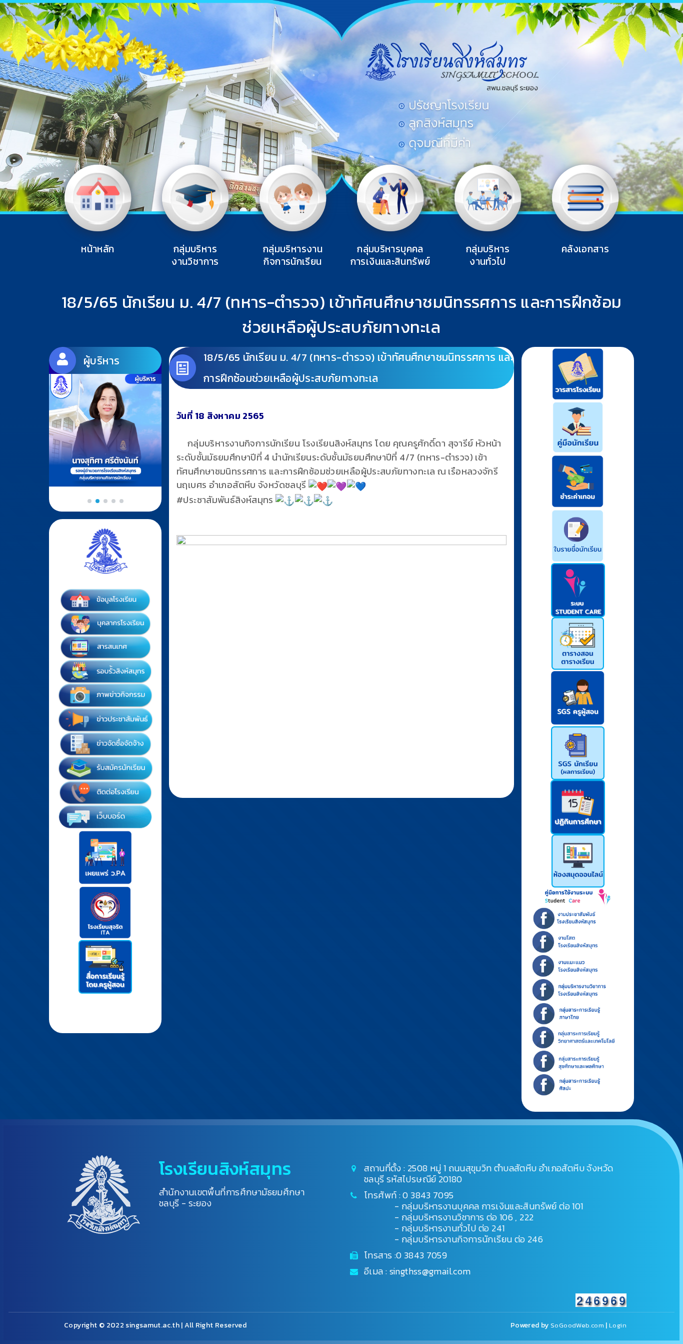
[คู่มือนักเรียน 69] (578, 426)
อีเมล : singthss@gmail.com (417, 1271)
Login (617, 1325)
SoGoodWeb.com (576, 1325)
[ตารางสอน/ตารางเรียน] (578, 643)
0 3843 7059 (421, 1255)
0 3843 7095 (428, 1195)
